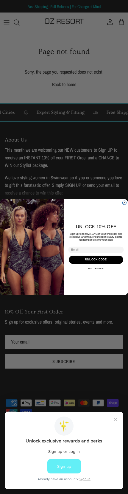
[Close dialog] (124, 202)
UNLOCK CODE (96, 259)
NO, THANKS (96, 268)
